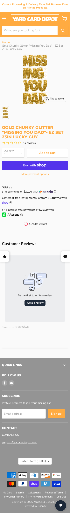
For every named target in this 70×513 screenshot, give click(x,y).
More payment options (35, 174)
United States (33, 461)
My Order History (14, 496)
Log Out (61, 496)
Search (20, 492)
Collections (34, 492)
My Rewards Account (40, 496)
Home (6, 42)
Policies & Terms (54, 492)
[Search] (63, 30)
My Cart (7, 492)
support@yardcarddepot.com (19, 442)
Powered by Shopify (35, 506)
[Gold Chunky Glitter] (5, 112)
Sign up (56, 414)
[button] (35, 192)
